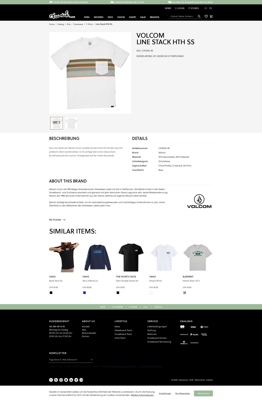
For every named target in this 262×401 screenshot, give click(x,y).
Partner (85, 336)
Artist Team (120, 337)
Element (188, 276)
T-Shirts (89, 24)
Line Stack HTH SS (104, 24)
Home (52, 24)
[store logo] (62, 14)
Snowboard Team (123, 334)
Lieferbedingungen (157, 326)
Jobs (84, 329)
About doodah (89, 332)
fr (210, 8)
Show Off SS (155, 280)
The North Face (126, 276)
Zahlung (151, 330)
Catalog (60, 24)
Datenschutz (199, 380)
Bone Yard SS (55, 280)
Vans (52, 276)
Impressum (183, 380)
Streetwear (78, 24)
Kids (69, 24)
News (168, 8)
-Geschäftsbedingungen (151, 366)
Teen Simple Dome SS (127, 280)
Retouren (152, 334)
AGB (191, 380)
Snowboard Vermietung (159, 341)
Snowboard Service (156, 337)
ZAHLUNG (186, 321)
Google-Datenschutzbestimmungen (120, 366)
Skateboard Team (123, 330)
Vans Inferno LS (90, 280)
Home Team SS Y (191, 280)
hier (108, 205)
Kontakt (86, 326)
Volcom (150, 35)
